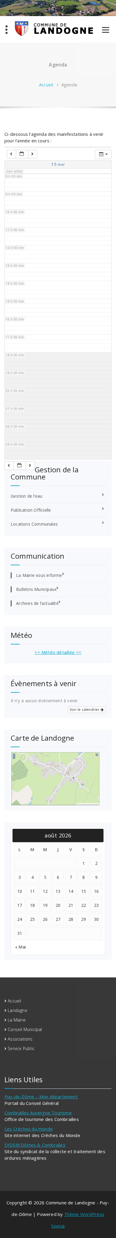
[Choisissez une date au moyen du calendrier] (22, 154)
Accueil (46, 85)
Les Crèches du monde (28, 1129)
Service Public (21, 1048)
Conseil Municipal (25, 1029)
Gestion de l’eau (26, 496)
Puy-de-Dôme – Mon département (41, 1097)
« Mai (20, 947)
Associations (20, 1039)
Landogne (17, 1010)
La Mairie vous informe (39, 575)
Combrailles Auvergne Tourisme (38, 1113)
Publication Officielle (31, 510)
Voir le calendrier (85, 709)
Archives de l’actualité (37, 603)
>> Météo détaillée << (58, 652)
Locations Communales (34, 524)
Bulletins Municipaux (36, 589)
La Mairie (17, 1020)
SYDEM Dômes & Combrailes (34, 1145)
